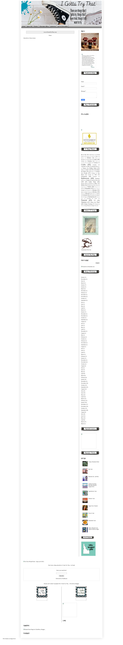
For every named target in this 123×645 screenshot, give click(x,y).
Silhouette (87, 193)
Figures (92, 171)
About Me (29, 26)
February (83, 292)
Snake (94, 193)
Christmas (89, 161)
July (82, 302)
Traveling (89, 198)
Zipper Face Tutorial (93, 506)
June (82, 281)
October (83, 298)
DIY (88, 166)
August (82, 321)
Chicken (82, 161)
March (82, 283)
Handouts (97, 178)
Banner (82, 157)
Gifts (95, 174)
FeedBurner (64, 578)
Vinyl (98, 202)
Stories (93, 195)
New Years (96, 185)
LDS (82, 182)
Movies (90, 185)
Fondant (98, 171)
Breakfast (83, 159)
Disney (84, 168)
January (83, 277)
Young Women (87, 205)
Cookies (89, 162)
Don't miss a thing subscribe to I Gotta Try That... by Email (61, 565)
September (83, 300)
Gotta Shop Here (62, 26)
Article (82, 156)
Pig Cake (90, 469)
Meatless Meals (84, 183)
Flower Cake (91, 513)
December (83, 279)
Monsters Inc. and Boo (93, 476)
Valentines (84, 202)
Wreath (96, 204)
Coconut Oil (83, 162)
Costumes (95, 162)
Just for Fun (94, 180)
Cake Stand (89, 159)
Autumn (87, 156)
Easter (87, 169)
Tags (85, 196)
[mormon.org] (90, 235)
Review (95, 192)
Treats (96, 198)
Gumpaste (95, 176)
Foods (85, 173)
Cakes (95, 159)
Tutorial (84, 200)
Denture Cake (91, 498)
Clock (96, 161)
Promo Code (96, 188)
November (83, 296)
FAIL (92, 169)
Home (23, 26)
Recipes (95, 190)
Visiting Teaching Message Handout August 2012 (92, 485)
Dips (99, 166)
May (82, 306)
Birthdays (89, 157)
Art (97, 154)
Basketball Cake (92, 520)
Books (96, 157)
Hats (84, 180)
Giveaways (84, 176)
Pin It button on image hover (9, 638)
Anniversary (91, 154)
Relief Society (88, 192)
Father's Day (86, 171)
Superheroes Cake (92, 491)
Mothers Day (84, 185)
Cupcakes (83, 166)
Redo (82, 192)
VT (95, 200)
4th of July (83, 154)
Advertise (53, 26)
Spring (98, 193)
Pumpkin (83, 190)
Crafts (83, 165)
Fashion (98, 169)
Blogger (77, 583)
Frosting (93, 173)
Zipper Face (94, 205)
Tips (97, 196)
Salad (82, 193)
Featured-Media (44, 26)
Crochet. (95, 164)
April (82, 308)
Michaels (91, 183)
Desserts (94, 166)
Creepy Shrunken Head (93, 461)
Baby (97, 156)
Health (88, 180)
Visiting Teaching (88, 204)
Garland (89, 174)
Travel (36, 26)
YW (82, 205)
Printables (87, 188)
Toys (82, 198)
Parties (89, 186)
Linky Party (92, 182)
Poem (82, 188)
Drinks (82, 169)
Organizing (83, 186)
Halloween (85, 178)
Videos (91, 202)
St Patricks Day (86, 195)
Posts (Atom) (32, 38)
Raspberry (89, 190)
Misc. (96, 183)
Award (92, 156)
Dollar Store (93, 168)
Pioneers (96, 186)
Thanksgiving (91, 196)
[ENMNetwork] (89, 144)
